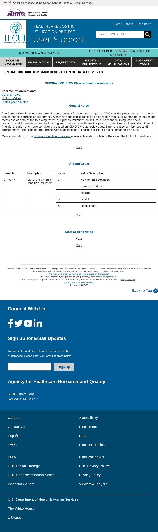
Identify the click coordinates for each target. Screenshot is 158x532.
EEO (82, 436)
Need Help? (143, 24)
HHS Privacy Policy (94, 466)
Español (14, 436)
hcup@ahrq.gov (110, 277)
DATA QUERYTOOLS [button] (144, 62)
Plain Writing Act (91, 457)
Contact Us (16, 427)
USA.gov (15, 517)
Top (79, 147)
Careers (14, 418)
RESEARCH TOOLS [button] (39, 62)
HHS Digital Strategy (24, 466)
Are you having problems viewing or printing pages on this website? (79, 274)
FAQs (12, 445)
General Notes (11, 94)
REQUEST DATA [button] (66, 62)
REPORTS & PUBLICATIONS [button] (92, 62)
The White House (21, 508)
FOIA (12, 457)
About (129, 24)
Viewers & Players (86, 282)
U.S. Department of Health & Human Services (43, 499)
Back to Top (142, 290)
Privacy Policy (90, 475)
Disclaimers (88, 427)
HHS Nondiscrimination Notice (31, 475)
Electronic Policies (93, 445)
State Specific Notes (15, 102)
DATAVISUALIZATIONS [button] (118, 62)
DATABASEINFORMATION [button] (13, 62)
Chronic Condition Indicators (52, 136)
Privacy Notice (70, 282)
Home (118, 24)
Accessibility (88, 418)
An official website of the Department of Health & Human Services (53, 3)
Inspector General (21, 484)
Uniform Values (11, 98)
